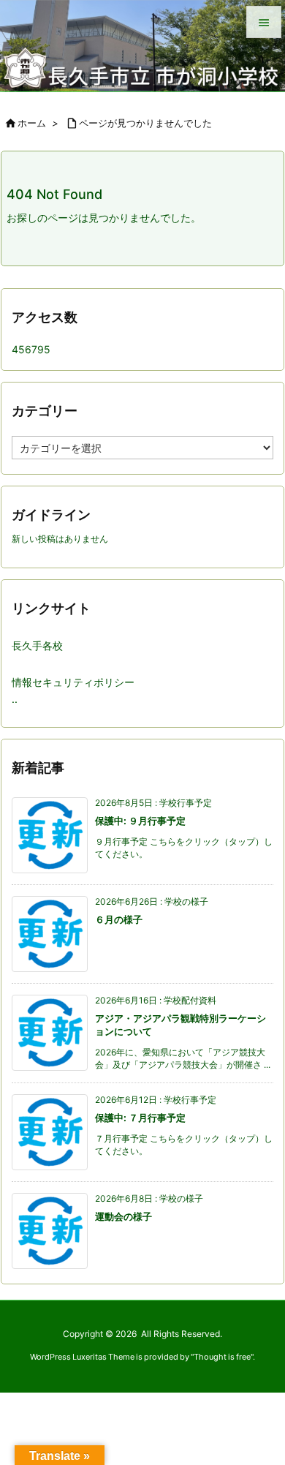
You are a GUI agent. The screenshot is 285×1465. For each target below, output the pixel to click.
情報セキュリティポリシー (73, 682)
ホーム (32, 123)
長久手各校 (37, 645)
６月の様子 (118, 919)
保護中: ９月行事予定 (140, 820)
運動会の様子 (123, 1216)
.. (15, 699)
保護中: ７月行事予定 (140, 1117)
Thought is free (222, 1357)
